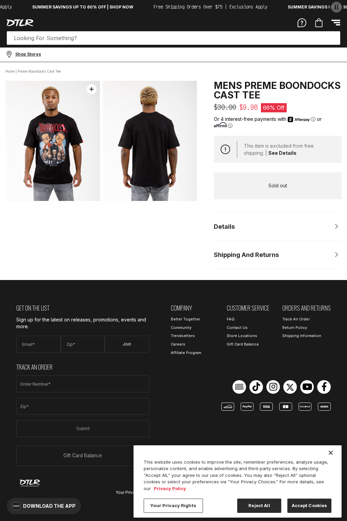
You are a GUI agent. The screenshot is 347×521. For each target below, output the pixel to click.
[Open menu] (335, 22)
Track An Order (296, 319)
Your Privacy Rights (173, 505)
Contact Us (237, 327)
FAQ (230, 319)
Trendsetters (183, 335)
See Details (282, 153)
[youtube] (307, 387)
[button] (44, 506)
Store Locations (242, 335)
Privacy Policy (170, 488)
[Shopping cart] (318, 22)
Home (10, 71)
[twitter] (290, 387)
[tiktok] (256, 387)
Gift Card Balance (82, 455)
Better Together (185, 319)
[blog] (239, 387)
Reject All (259, 505)
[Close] (330, 452)
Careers (178, 344)
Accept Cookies (309, 505)
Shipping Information (301, 335)
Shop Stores (28, 54)
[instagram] (273, 387)
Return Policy (294, 327)
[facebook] (324, 387)
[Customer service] (302, 22)
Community (181, 327)
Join (127, 344)
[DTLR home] (20, 22)
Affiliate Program (186, 352)
